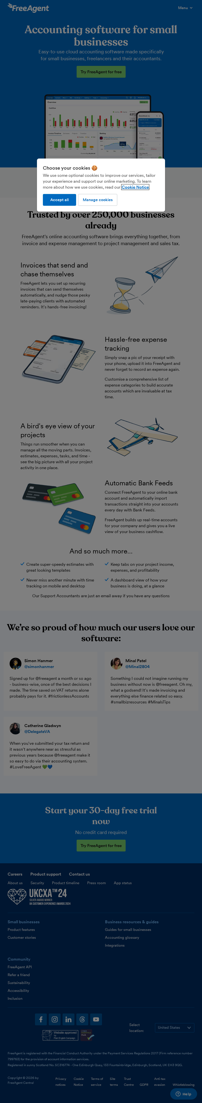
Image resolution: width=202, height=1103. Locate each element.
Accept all (59, 199)
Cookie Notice (135, 187)
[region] (101, 185)
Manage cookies (98, 199)
